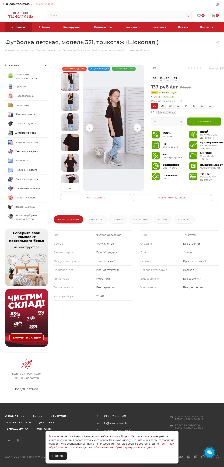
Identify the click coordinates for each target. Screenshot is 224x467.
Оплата (163, 219)
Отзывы (118, 219)
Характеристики (68, 219)
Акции (38, 416)
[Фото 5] (70, 163)
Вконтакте (9, 440)
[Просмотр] (113, 128)
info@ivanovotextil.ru (115, 423)
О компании (15, 416)
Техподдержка (16, 428)
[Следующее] (137, 128)
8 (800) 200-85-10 (18, 4)
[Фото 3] (70, 122)
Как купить (140, 219)
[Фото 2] (70, 102)
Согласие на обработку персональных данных (189, 417)
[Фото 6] (70, 183)
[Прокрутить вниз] (70, 188)
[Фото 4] (70, 142)
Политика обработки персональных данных (189, 426)
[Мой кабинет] (217, 4)
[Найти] (187, 15)
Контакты (44, 428)
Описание (95, 219)
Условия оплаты (18, 422)
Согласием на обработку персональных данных (126, 447)
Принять (58, 455)
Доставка (184, 219)
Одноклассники (18, 440)
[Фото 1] (70, 82)
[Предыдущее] (89, 128)
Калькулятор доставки (173, 198)
